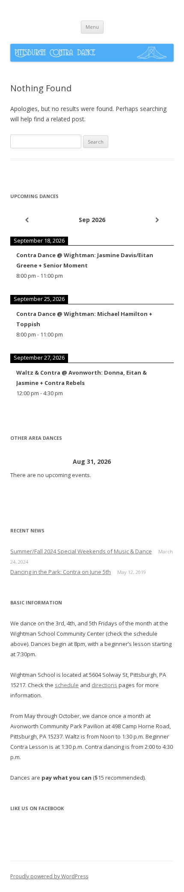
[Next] (157, 220)
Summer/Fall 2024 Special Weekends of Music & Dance (81, 551)
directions (104, 685)
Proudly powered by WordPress (49, 876)
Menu (92, 27)
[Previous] (26, 220)
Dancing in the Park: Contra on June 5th (60, 572)
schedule (67, 685)
